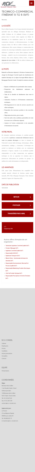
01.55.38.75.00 (8, 398)
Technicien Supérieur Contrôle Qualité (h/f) (17, 245)
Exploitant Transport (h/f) (13, 255)
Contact (4, 358)
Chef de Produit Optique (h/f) (14, 273)
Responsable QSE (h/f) (12, 253)
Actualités (4, 356)
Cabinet (4, 343)
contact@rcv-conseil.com (9, 403)
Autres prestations (7, 353)
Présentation (5, 371)
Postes (4, 348)
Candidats (4, 351)
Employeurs (5, 346)
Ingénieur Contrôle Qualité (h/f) (14, 250)
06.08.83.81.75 (8, 418)
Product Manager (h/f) (12, 248)
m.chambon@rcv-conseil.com (10, 421)
